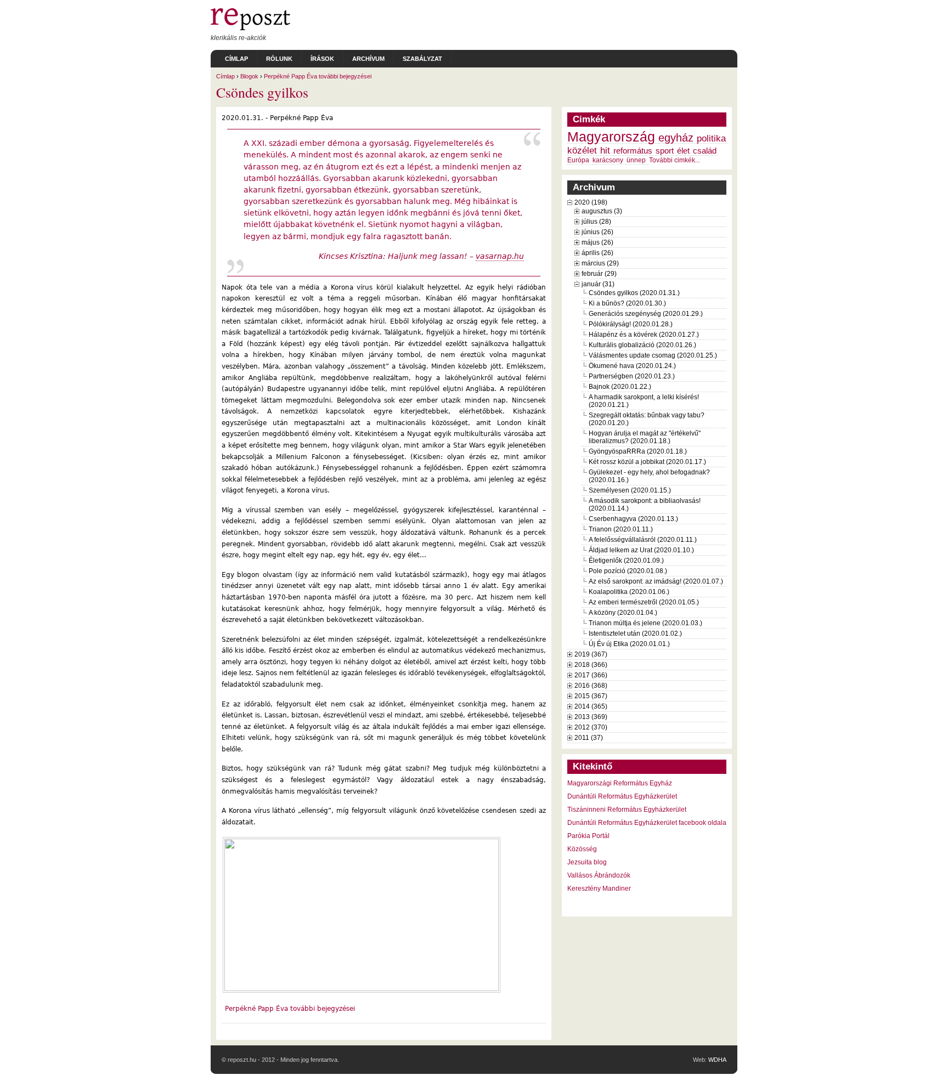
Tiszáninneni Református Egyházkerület (626, 809)
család (704, 150)
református (632, 150)
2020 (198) (590, 202)
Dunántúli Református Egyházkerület (622, 796)
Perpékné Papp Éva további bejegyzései (317, 76)
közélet (582, 150)
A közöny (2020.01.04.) (623, 612)
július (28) (596, 221)
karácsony (607, 160)
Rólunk (279, 58)
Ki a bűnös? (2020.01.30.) (627, 303)
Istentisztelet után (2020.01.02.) (635, 633)
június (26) (597, 232)
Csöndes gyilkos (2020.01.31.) (634, 293)
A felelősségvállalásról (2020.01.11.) (643, 540)
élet (683, 150)
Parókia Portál (588, 836)
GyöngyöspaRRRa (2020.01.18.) (638, 451)
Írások (322, 58)
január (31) (598, 284)
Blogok (249, 76)
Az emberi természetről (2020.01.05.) (644, 602)
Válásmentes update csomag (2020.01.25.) (653, 355)
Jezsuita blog (587, 862)
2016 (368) (590, 685)
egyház (675, 138)
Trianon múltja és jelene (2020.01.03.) (645, 623)
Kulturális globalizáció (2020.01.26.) (642, 345)
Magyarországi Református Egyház (619, 783)
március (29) (600, 263)
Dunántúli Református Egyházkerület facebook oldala (646, 823)
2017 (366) (590, 675)
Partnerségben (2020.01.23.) (632, 376)
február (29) (599, 274)
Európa (578, 160)
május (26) (597, 242)
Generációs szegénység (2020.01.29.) (646, 314)
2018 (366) (590, 665)
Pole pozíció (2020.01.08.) (628, 571)
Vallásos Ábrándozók (598, 875)
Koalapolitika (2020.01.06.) (629, 592)
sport (665, 150)
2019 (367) (590, 654)
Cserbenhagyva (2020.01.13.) (633, 519)
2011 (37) (588, 738)
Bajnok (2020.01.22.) (620, 387)
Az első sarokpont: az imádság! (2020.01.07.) (656, 581)
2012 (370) (590, 727)
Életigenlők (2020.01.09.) (626, 560)
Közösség (582, 849)
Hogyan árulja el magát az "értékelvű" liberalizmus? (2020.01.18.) (645, 437)
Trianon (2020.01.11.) (621, 529)
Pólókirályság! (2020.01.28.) (631, 324)
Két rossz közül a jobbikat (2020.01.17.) (647, 462)
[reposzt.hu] (250, 28)
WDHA (717, 1059)
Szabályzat (422, 58)
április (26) (597, 253)
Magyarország (611, 136)
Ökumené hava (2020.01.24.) (632, 366)
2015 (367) (590, 696)
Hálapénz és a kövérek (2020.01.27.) (644, 334)
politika (711, 138)
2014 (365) (590, 706)
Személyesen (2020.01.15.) (630, 490)
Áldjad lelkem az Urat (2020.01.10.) (641, 550)
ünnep (636, 160)
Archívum (368, 58)
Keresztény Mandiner (599, 888)
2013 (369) (590, 717)
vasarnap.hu (500, 256)
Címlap (236, 58)
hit (605, 150)
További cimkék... (674, 160)
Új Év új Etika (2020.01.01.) (629, 644)
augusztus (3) (602, 211)
